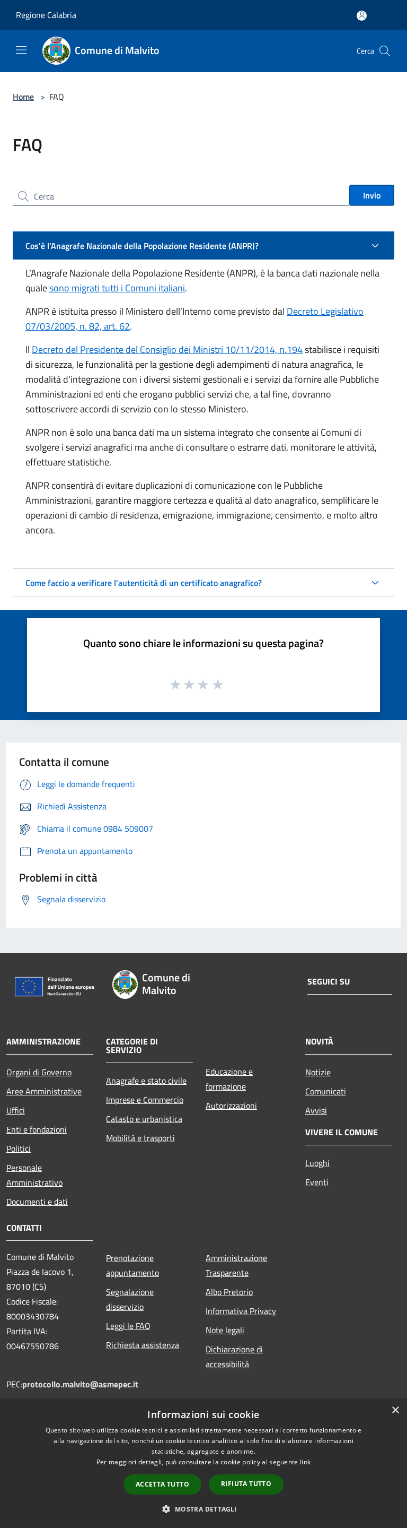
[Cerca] (384, 51)
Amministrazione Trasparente (236, 1265)
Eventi (317, 1182)
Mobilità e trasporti (140, 1138)
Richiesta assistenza (142, 1345)
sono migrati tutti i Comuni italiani (117, 288)
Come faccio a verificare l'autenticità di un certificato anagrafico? (143, 582)
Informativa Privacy (241, 1311)
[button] (203, 1509)
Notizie (318, 1072)
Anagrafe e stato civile (146, 1080)
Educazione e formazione (229, 1079)
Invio (372, 195)
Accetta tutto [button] (162, 1484)
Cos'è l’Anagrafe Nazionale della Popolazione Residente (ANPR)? (142, 245)
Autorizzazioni (231, 1105)
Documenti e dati (37, 1201)
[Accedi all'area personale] (361, 15)
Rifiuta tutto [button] (246, 1483)
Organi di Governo (39, 1072)
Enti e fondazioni (36, 1129)
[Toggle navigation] (21, 50)
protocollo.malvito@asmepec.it (80, 1384)
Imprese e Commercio (144, 1099)
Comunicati (325, 1091)
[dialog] (203, 1463)
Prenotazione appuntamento (132, 1265)
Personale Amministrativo (34, 1175)
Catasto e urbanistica (144, 1118)
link (305, 1461)
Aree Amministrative (44, 1091)
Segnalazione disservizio (130, 1299)
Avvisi (316, 1110)
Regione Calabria (46, 14)
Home (23, 96)
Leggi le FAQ (128, 1325)
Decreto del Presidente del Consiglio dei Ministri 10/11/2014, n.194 (167, 349)
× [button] (395, 1410)
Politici (18, 1148)
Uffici (15, 1110)
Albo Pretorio (229, 1291)
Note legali (225, 1330)
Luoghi (317, 1162)
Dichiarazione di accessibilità (234, 1356)
